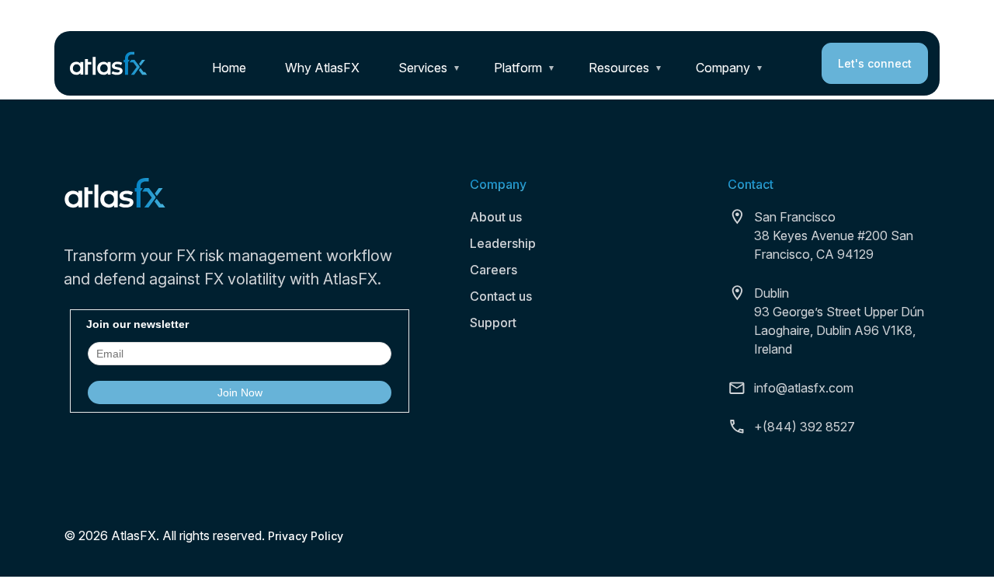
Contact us (501, 296)
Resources (619, 67)
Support (493, 322)
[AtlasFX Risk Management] (109, 62)
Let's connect (875, 63)
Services (422, 67)
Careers (493, 269)
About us (496, 217)
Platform (518, 67)
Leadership (503, 243)
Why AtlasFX (322, 67)
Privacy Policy (305, 535)
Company (723, 67)
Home (229, 67)
